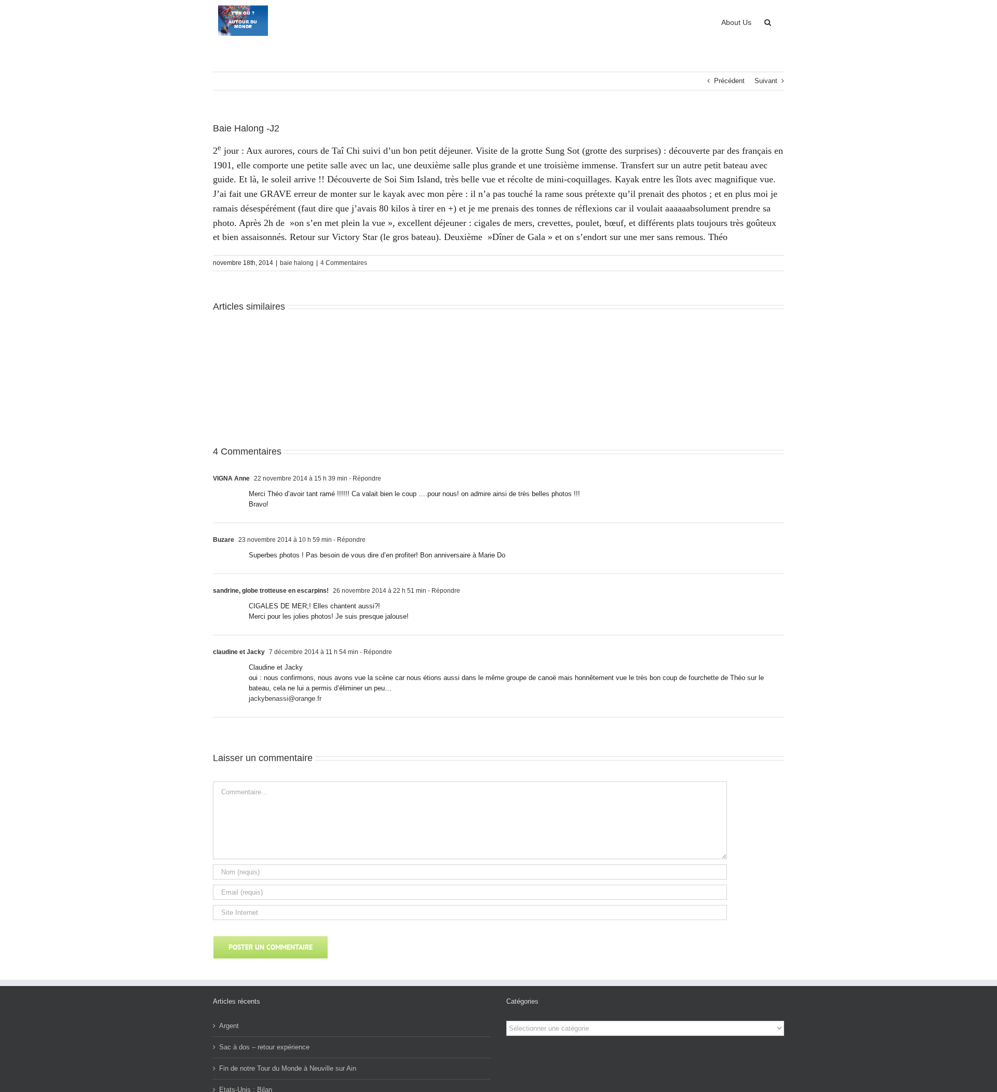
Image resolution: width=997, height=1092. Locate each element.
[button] (767, 21)
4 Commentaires (343, 263)
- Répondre (364, 478)
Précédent (729, 81)
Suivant (766, 81)
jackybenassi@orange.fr (285, 698)
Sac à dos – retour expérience (264, 1047)
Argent (229, 1026)
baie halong (297, 263)
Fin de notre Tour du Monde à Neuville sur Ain (287, 1068)
